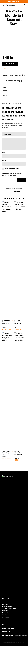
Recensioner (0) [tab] (14, 80)
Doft (15, 191)
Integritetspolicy (8, 628)
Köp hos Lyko (18, 329)
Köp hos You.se (10, 63)
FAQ (3, 624)
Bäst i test (5, 604)
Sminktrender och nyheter (9, 608)
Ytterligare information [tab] (14, 75)
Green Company (20, 642)
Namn (4, 152)
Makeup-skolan (6, 602)
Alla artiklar (5, 617)
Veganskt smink (6, 612)
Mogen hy (5, 610)
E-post (4, 160)
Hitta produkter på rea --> (14, 1)
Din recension (6, 137)
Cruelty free (5, 615)
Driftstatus (6, 631)
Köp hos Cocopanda (17, 460)
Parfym (18, 191)
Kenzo (5, 90)
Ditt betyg (6, 131)
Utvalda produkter (7, 606)
